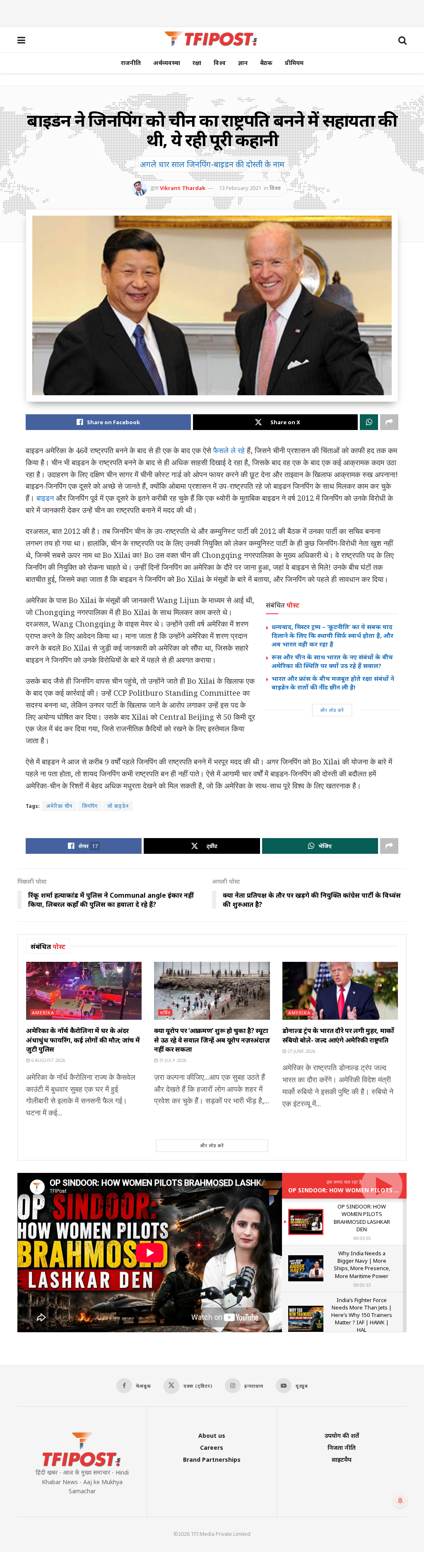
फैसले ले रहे (229, 450)
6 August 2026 (47, 1060)
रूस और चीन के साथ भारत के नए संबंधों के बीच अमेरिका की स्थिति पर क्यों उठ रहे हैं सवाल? (332, 661)
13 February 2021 (240, 188)
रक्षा (197, 63)
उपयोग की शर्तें (342, 1435)
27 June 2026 (300, 1051)
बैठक (266, 63)
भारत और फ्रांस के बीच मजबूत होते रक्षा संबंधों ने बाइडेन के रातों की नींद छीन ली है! (333, 682)
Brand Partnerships (212, 1459)
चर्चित (165, 1012)
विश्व (220, 63)
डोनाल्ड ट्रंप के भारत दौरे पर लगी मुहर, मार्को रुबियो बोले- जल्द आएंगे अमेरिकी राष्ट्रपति (338, 1035)
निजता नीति (342, 1447)
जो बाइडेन (118, 806)
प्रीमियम (294, 63)
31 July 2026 (172, 1060)
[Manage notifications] (400, 1500)
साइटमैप (342, 1459)
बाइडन (45, 498)
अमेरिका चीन (59, 806)
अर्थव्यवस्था (166, 63)
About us (211, 1435)
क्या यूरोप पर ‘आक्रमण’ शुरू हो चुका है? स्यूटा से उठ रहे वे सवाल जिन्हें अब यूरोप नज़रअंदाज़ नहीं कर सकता (212, 1040)
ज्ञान (243, 63)
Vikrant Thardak (182, 188)
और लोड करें (332, 710)
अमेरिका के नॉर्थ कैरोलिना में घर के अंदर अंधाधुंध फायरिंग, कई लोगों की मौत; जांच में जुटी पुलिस (83, 1040)
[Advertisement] (212, 12)
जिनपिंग (90, 806)
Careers (211, 1447)
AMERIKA (43, 1012)
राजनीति (131, 63)
